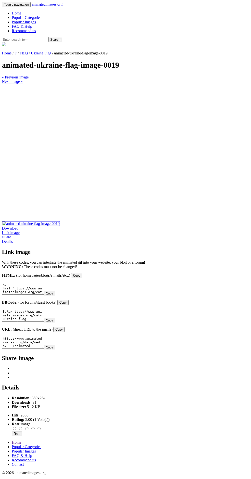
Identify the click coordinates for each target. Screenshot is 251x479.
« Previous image (15, 77)
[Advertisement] (125, 118)
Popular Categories (26, 17)
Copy (76, 275)
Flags (24, 53)
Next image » (12, 81)
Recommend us (24, 31)
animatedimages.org (47, 4)
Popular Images (24, 22)
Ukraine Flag (41, 53)
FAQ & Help (22, 26)
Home (16, 13)
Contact (18, 464)
